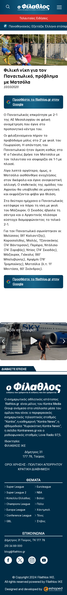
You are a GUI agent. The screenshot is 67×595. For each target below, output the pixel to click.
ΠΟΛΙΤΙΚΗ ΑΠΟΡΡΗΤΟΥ (45, 464)
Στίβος (41, 521)
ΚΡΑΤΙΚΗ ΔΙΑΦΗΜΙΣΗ (33, 469)
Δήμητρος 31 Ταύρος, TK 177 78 (24, 540)
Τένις (40, 515)
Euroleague (44, 486)
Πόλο (40, 503)
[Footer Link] (8, 560)
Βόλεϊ (40, 498)
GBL (9, 521)
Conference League (19, 515)
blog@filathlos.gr (14, 551)
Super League (15, 486)
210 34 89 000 (13, 545)
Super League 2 (16, 492)
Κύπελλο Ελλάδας (18, 498)
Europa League (16, 509)
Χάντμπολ (43, 509)
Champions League (18, 503)
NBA (39, 492)
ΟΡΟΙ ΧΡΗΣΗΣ (15, 464)
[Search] (8, 7)
